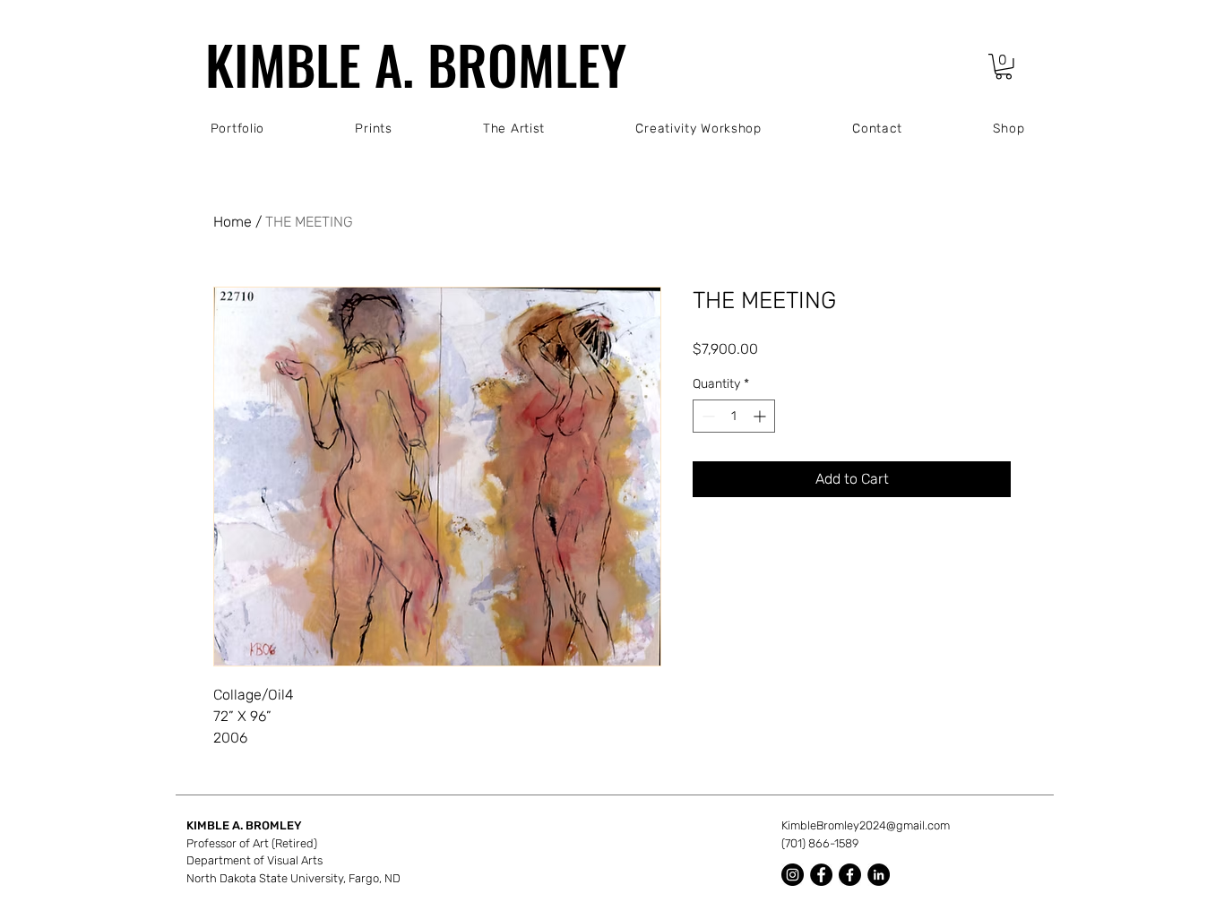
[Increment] (761, 416)
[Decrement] (706, 416)
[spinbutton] (734, 416)
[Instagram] (792, 874)
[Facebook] (821, 874)
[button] (1003, 67)
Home (232, 221)
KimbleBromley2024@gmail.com (865, 825)
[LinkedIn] (878, 874)
